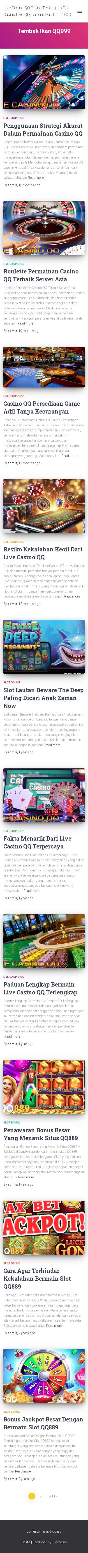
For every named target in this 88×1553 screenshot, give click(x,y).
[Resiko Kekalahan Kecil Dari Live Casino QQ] (44, 506)
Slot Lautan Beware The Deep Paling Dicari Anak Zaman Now (43, 697)
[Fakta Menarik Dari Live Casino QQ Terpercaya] (44, 795)
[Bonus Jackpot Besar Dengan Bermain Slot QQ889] (44, 1376)
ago (29, 185)
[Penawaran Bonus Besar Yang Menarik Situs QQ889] (44, 1087)
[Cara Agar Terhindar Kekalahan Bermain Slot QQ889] (44, 1228)
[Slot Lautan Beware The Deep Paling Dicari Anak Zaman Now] (44, 647)
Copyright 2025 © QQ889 (44, 1531)
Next (52, 1496)
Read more (36, 177)
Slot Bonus (11, 1122)
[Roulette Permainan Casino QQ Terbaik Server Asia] (44, 228)
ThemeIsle (59, 1542)
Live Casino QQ (13, 118)
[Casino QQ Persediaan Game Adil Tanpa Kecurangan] (44, 367)
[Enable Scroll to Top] (79, 1544)
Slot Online (11, 682)
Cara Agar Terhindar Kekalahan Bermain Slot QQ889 (37, 1278)
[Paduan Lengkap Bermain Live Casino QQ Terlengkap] (44, 941)
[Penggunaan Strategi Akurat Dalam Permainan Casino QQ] (44, 82)
